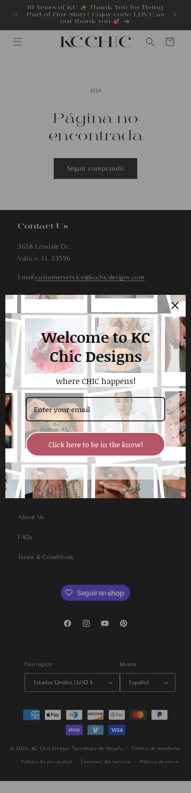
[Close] (175, 305)
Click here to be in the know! (95, 444)
